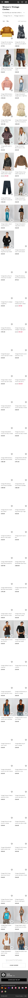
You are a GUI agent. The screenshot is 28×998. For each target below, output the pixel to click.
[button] (2, 988)
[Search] (18, 2)
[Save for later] (12, 38)
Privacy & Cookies (19, 996)
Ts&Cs (25, 996)
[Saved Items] (22, 2)
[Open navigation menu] (2, 2)
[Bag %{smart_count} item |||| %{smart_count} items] (26, 2)
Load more (14, 965)
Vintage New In (8, 16)
